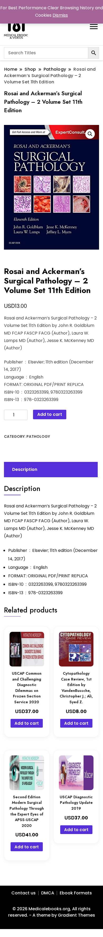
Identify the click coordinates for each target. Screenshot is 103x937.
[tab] (50, 469)
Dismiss (60, 15)
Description (24, 469)
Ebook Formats (76, 893)
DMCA (47, 893)
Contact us (23, 893)
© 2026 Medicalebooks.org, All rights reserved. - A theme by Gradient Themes (51, 912)
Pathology (38, 436)
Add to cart (49, 414)
